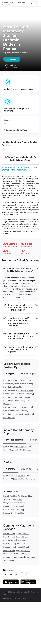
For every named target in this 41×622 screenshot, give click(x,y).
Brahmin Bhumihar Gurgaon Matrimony (18, 390)
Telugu (11, 450)
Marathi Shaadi (9, 533)
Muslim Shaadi (21, 554)
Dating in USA (19, 479)
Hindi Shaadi (22, 540)
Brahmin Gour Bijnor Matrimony (15, 387)
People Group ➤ (21, 598)
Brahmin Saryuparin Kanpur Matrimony (18, 394)
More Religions (9, 417)
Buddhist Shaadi (22, 537)
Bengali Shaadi (9, 537)
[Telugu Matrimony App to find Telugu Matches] (11, 582)
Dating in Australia (10, 475)
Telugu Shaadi (8, 561)
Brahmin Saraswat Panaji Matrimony (17, 397)
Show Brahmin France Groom (15, 167)
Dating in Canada (24, 475)
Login (33, 3)
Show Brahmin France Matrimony (20, 168)
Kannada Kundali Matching (13, 513)
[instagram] (11, 574)
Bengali (6, 446)
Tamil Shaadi (30, 557)
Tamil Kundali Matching (26, 496)
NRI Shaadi (7, 557)
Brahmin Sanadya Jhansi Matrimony (17, 380)
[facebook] (5, 574)
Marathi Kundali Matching (13, 506)
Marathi (13, 446)
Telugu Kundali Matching (12, 499)
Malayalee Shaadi (23, 550)
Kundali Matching (10, 496)
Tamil (5, 450)
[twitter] (22, 574)
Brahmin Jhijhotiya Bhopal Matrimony (17, 407)
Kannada (27, 450)
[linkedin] (16, 574)
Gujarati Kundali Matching (13, 510)
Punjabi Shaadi (18, 557)
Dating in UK (8, 479)
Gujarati (31, 446)
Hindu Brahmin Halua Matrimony (15, 411)
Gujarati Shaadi (9, 544)
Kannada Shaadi (9, 547)
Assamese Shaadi (22, 533)
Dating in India (31, 479)
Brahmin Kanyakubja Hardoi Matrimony (18, 384)
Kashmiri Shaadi (23, 547)
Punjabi (20, 446)
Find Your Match (12, 59)
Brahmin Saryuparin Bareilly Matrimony (18, 414)
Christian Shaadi (9, 540)
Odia (25, 446)
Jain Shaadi (20, 544)
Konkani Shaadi (9, 550)
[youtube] (27, 574)
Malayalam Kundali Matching (14, 503)
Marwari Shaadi (9, 554)
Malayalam (19, 450)
